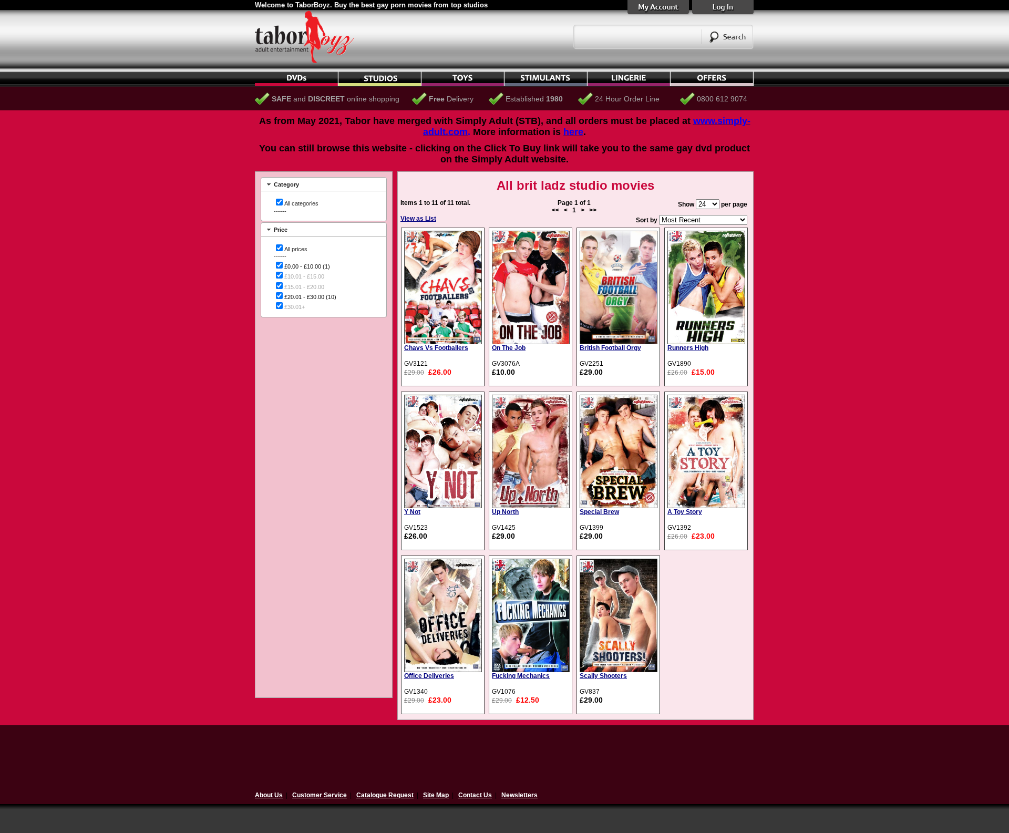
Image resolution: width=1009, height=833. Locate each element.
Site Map (436, 795)
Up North (505, 512)
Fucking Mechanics (521, 676)
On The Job (509, 348)
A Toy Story (684, 512)
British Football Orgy (610, 348)
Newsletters (519, 795)
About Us (269, 795)
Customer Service (319, 795)
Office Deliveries (429, 676)
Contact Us (475, 795)
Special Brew (599, 512)
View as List (418, 218)
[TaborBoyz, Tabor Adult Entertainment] (310, 61)
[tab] (324, 184)
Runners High (687, 348)
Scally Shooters (603, 676)
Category (286, 184)
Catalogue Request (385, 795)
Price (280, 230)
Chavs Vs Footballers (436, 348)
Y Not (412, 512)
